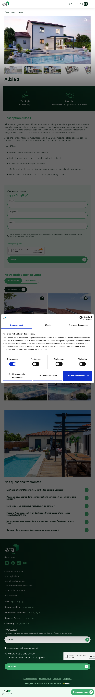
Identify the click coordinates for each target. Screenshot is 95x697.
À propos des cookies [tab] (78, 325)
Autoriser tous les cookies (77, 376)
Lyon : (14, 602)
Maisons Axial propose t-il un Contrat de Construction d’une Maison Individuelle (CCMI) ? (38, 514)
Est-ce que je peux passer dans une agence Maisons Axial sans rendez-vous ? (40, 522)
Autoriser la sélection (47, 376)
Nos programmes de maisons (18, 586)
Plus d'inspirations (14, 289)
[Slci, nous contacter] (86, 4)
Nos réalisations (11, 595)
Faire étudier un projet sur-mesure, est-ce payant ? (30, 506)
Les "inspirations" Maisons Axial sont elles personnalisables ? (35, 490)
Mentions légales (45, 679)
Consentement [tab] (16, 325)
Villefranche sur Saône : (22, 612)
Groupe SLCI (67, 679)
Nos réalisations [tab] (30, 281)
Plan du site (57, 679)
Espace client (76, 4)
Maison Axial (9, 12)
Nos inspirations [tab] (13, 281)
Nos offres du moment (14, 581)
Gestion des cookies (30, 679)
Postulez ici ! (12, 666)
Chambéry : (16, 623)
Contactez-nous (80, 692)
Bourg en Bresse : (19, 618)
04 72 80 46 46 (17, 195)
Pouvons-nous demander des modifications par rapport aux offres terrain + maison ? (41, 498)
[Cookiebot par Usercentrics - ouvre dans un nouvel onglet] (81, 318)
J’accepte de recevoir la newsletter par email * (23, 648)
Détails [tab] (48, 325)
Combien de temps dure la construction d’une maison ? (32, 530)
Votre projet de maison (14, 590)
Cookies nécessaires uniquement (17, 375)
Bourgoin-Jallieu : (19, 607)
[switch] (35, 364)
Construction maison (13, 571)
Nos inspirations (11, 576)
